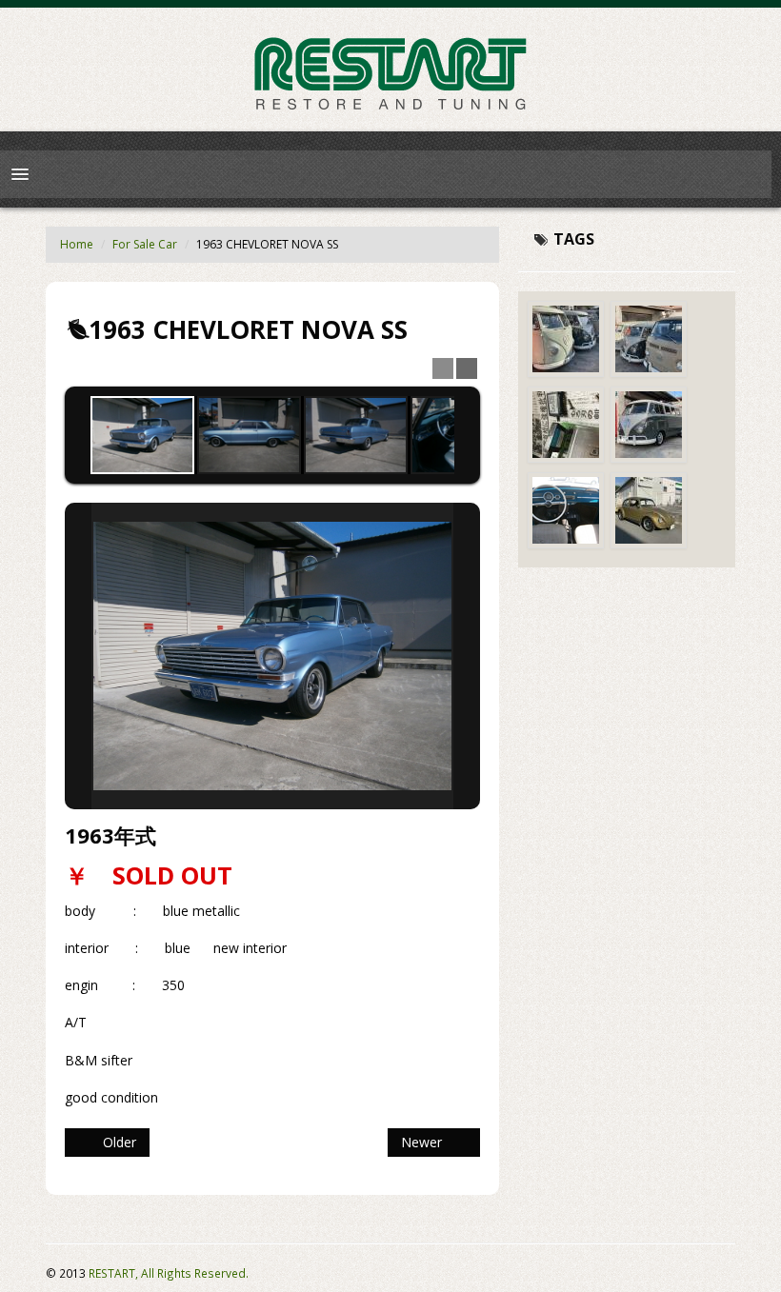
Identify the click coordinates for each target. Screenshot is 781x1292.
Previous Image (78, 656)
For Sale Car (144, 244)
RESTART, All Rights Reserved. (169, 1273)
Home (76, 244)
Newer (425, 1142)
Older (115, 1142)
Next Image (466, 656)
